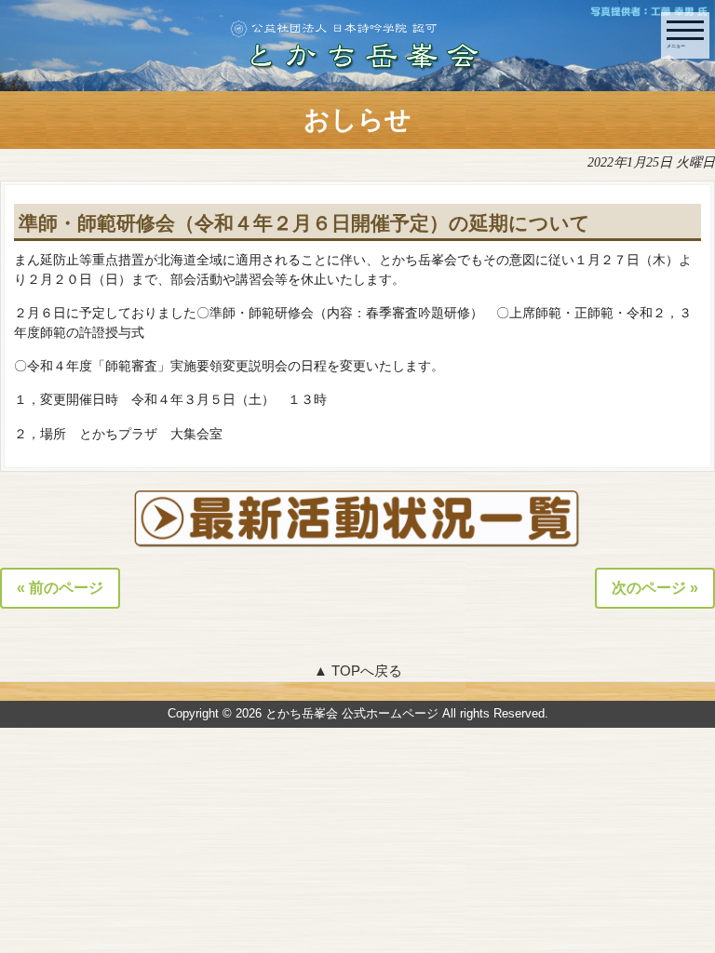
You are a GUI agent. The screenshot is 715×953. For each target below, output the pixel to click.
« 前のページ (60, 588)
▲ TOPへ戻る (358, 670)
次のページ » (655, 588)
